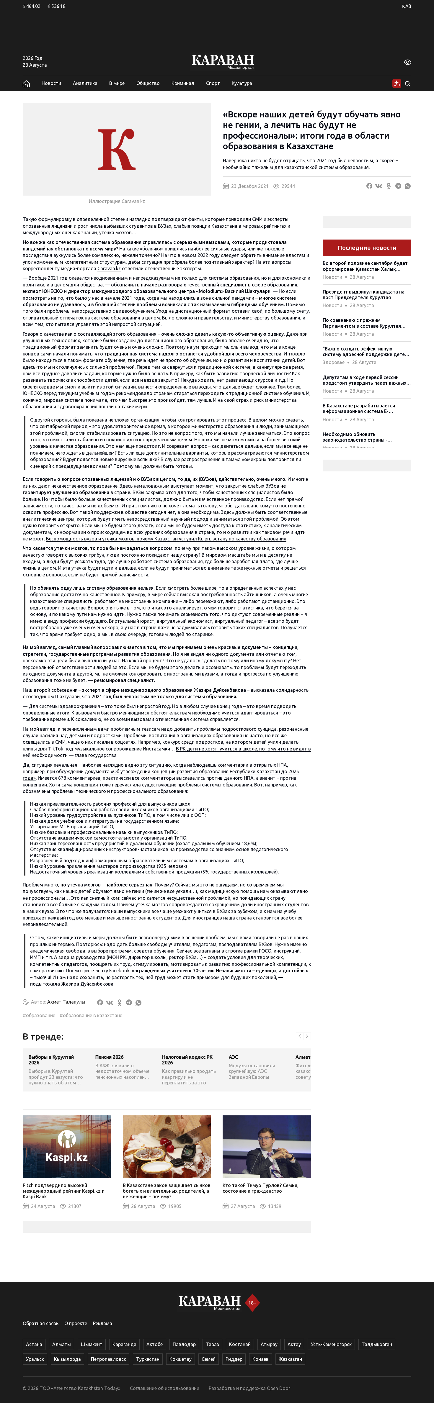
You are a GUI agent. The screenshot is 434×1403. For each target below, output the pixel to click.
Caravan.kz (109, 268)
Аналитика (85, 83)
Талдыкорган (377, 1344)
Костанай (240, 1344)
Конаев (260, 1359)
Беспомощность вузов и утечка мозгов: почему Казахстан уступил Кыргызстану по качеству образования (166, 538)
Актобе (154, 1344)
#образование (39, 1015)
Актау (294, 1344)
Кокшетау (180, 1359)
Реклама (102, 1323)
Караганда (124, 1344)
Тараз (212, 1344)
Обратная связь (40, 1323)
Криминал (183, 83)
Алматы (61, 1344)
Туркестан (147, 1359)
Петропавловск (108, 1359)
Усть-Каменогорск (331, 1344)
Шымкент (91, 1344)
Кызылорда (67, 1359)
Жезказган (290, 1359)
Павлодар (184, 1344)
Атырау (269, 1344)
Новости (51, 83)
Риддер (234, 1359)
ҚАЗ (406, 6)
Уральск (35, 1359)
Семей (209, 1359)
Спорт (213, 83)
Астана (34, 1344)
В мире (117, 83)
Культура (242, 83)
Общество (148, 83)
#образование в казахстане (91, 1015)
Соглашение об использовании (164, 1388)
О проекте (75, 1323)
